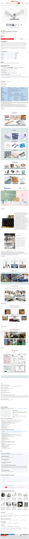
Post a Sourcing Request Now (20, 487)
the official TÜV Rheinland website (21, 408)
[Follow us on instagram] (25, 534)
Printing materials (16, 515)
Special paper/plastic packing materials (12, 515)
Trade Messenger (12, 534)
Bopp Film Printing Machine (10, 529)
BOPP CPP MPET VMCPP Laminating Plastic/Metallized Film (3, 499)
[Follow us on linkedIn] (20, 535)
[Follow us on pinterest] (27, 534)
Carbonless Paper (18, 431)
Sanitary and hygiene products (24, 515)
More (1, 532)
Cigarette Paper (22, 431)
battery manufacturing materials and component (6, 516)
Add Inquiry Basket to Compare (14, 27)
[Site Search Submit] (19, 3)
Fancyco (3, 32)
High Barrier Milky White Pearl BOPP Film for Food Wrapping (3, 508)
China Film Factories (3, 526)
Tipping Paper (25, 431)
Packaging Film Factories (10, 526)
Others (15, 516)
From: (4, 477)
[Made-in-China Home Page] (14, 1)
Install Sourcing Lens (4, 535)
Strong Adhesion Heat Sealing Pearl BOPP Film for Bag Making (14, 499)
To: (4, 479)
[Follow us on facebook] (23, 534)
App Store (2, 534)
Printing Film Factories (16, 526)
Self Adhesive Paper (7, 431)
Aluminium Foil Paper (12, 431)
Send (6, 487)
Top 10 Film (15, 529)
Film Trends (19, 529)
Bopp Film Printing (3, 529)
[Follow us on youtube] (26, 534)
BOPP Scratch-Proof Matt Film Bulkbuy (5, 531)
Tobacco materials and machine (4, 515)
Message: (4, 481)
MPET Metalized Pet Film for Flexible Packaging (8, 499)
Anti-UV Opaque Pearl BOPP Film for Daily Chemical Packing (25, 499)
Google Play (6, 534)
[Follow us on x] (24, 534)
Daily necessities (9, 516)
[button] (2, 3)
